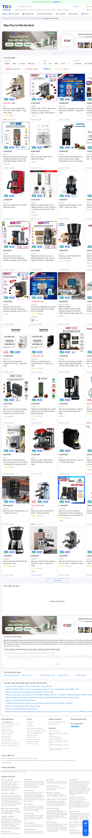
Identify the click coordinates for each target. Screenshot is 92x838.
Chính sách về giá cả (54, 731)
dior (7, 770)
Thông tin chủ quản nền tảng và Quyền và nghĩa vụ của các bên (59, 749)
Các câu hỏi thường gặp (7, 725)
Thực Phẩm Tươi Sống (8, 793)
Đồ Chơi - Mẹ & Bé (7, 779)
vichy (17, 771)
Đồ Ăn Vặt (52, 828)
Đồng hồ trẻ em (63, 796)
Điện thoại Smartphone (7, 810)
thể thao (53, 10)
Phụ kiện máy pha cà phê (47, 675)
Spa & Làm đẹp (80, 815)
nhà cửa (43, 10)
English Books (78, 833)
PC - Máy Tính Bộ (53, 805)
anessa (87, 770)
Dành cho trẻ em (9, 802)
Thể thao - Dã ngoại (77, 784)
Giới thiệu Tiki (30, 722)
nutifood (68, 770)
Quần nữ (35, 781)
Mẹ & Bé (79, 787)
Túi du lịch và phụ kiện (55, 781)
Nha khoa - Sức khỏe (78, 817)
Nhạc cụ (59, 817)
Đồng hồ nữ (56, 794)
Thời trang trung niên (32, 787)
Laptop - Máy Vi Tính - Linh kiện (57, 799)
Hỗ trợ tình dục (14, 827)
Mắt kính (61, 788)
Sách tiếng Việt (73, 832)
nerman (77, 770)
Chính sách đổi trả (6, 736)
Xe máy (74, 825)
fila (21, 771)
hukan (14, 771)
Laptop (61, 805)
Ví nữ (40, 825)
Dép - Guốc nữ (35, 806)
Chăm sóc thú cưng (52, 824)
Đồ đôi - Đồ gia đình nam (35, 796)
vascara (3, 770)
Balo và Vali (50, 779)
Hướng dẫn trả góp (6, 738)
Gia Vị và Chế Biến (54, 827)
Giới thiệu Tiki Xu (31, 737)
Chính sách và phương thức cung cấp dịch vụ (58, 742)
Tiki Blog (29, 724)
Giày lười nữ (37, 809)
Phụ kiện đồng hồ (54, 796)
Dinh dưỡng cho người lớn (10, 787)
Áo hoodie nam (31, 795)
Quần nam (34, 792)
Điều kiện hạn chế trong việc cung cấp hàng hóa (58, 734)
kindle (72, 770)
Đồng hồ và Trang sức (53, 792)
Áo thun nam (27, 792)
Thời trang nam (29, 790)
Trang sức (49, 794)
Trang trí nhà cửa (51, 810)
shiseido (3, 771)
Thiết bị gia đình (15, 833)
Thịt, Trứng (9, 795)
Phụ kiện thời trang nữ (52, 788)
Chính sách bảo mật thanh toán (35, 728)
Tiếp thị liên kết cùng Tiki (33, 739)
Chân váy (35, 784)
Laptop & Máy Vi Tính (81, 790)
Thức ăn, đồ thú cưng (9, 804)
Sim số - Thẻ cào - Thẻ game (82, 819)
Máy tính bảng (8, 813)
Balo (48, 781)
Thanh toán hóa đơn (74, 813)
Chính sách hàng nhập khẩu (8, 741)
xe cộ (26, 10)
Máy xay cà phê (26, 675)
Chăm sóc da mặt (6, 818)
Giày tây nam (35, 815)
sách (48, 10)
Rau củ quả (7, 796)
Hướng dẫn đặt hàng (6, 730)
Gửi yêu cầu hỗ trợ (6, 728)
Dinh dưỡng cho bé (9, 786)
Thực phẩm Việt (15, 796)
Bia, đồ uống (7, 801)
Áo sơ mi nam (34, 794)
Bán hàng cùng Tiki (54, 724)
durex (37, 770)
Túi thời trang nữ (29, 823)
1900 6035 (8, 762)
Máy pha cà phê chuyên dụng (12, 675)
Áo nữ (25, 781)
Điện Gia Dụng (5, 831)
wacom (82, 770)
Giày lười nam (27, 815)
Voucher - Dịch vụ (74, 811)
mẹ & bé (31, 10)
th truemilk (19, 770)
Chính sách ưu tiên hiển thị (55, 739)
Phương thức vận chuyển (7, 732)
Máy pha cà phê (63, 675)
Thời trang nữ (28, 779)
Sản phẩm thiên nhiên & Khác (10, 823)
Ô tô (78, 825)
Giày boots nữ (30, 809)
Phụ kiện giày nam (32, 818)
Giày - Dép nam (29, 813)
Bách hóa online (77, 788)
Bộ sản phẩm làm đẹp (10, 827)
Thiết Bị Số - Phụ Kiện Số (77, 797)
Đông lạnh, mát (12, 798)
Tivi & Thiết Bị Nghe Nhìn (78, 792)
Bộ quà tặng (54, 831)
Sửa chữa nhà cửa (54, 812)
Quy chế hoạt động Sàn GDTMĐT (57, 722)
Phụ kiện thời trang (52, 786)
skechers (54, 770)
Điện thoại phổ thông (9, 812)
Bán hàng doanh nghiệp (33, 741)
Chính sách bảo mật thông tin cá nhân (36, 730)
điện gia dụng (19, 10)
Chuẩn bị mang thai (10, 790)
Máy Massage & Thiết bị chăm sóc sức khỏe (11, 822)
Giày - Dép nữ (28, 804)
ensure (33, 770)
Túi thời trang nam (29, 829)
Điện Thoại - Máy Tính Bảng (10, 808)
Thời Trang (83, 781)
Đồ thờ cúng (53, 817)
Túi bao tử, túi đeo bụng (38, 833)
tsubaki (25, 771)
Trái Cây (3, 795)
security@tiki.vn (14, 745)
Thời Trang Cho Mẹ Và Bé (8, 781)
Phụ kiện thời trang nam (56, 788)
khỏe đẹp (37, 10)
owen (28, 770)
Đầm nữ (30, 781)
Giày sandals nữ (33, 807)
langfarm (9, 771)
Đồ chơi (17, 781)
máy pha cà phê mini (63, 10)
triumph (63, 770)
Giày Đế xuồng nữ (34, 810)
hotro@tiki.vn (14, 743)
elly (47, 770)
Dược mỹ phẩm (16, 828)
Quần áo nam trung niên (33, 799)
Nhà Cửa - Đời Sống (53, 808)
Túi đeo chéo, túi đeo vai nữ (31, 825)
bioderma (42, 770)
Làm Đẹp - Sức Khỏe (7, 816)
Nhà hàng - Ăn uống (78, 816)
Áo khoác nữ (36, 783)
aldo (59, 770)
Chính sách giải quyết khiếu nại (35, 733)
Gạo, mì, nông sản (9, 799)
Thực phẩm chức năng (10, 820)
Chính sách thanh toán (54, 737)
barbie (25, 770)
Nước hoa (7, 827)
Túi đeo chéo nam (33, 831)
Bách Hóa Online (52, 822)
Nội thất (54, 813)
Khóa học (82, 813)
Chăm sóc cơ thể (9, 821)
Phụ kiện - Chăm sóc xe (75, 824)
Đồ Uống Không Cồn (56, 830)
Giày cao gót (27, 806)
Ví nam (25, 831)
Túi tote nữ (33, 826)
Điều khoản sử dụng (32, 735)
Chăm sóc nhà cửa (11, 805)
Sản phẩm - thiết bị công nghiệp (79, 791)
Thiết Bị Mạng (55, 804)
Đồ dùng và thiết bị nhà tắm (57, 815)
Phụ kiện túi (40, 826)
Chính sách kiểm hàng (7, 734)
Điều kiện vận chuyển (32, 743)
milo (50, 770)
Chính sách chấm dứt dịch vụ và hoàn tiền (58, 745)
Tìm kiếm (76, 6)
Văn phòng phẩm (82, 832)
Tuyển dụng (30, 726)
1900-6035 (9, 722)
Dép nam (32, 817)
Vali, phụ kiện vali (62, 783)
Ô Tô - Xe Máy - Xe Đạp (76, 822)
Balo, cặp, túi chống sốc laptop (57, 782)
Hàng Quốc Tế (73, 779)
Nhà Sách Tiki (73, 830)
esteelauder (12, 770)
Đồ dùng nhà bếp (5, 833)
